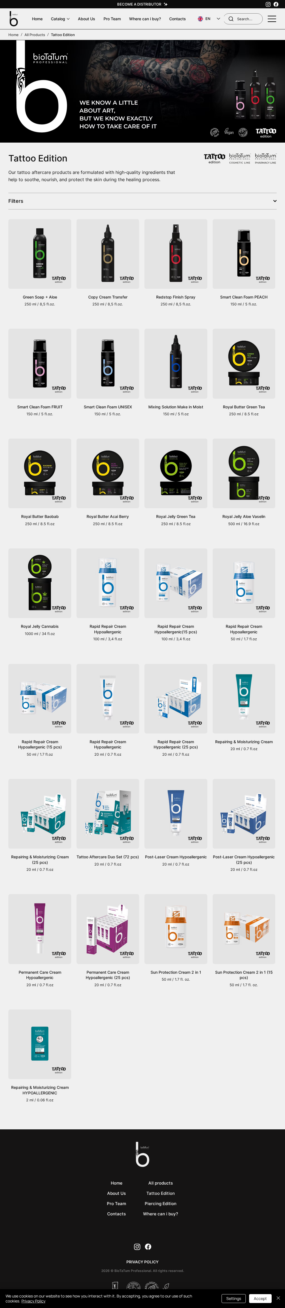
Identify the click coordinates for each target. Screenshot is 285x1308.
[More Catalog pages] (68, 18)
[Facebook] (276, 4)
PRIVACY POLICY (142, 1261)
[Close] (278, 1299)
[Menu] (272, 19)
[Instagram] (268, 4)
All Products (34, 34)
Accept (260, 1298)
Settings (233, 1298)
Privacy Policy (33, 1301)
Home (13, 34)
